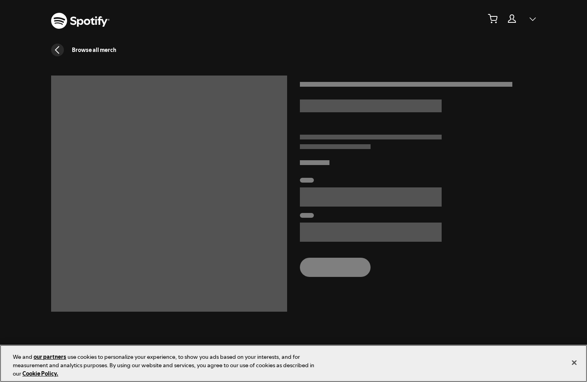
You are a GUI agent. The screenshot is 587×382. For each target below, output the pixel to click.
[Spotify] (80, 22)
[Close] (574, 362)
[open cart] (493, 19)
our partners (50, 357)
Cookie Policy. (40, 374)
